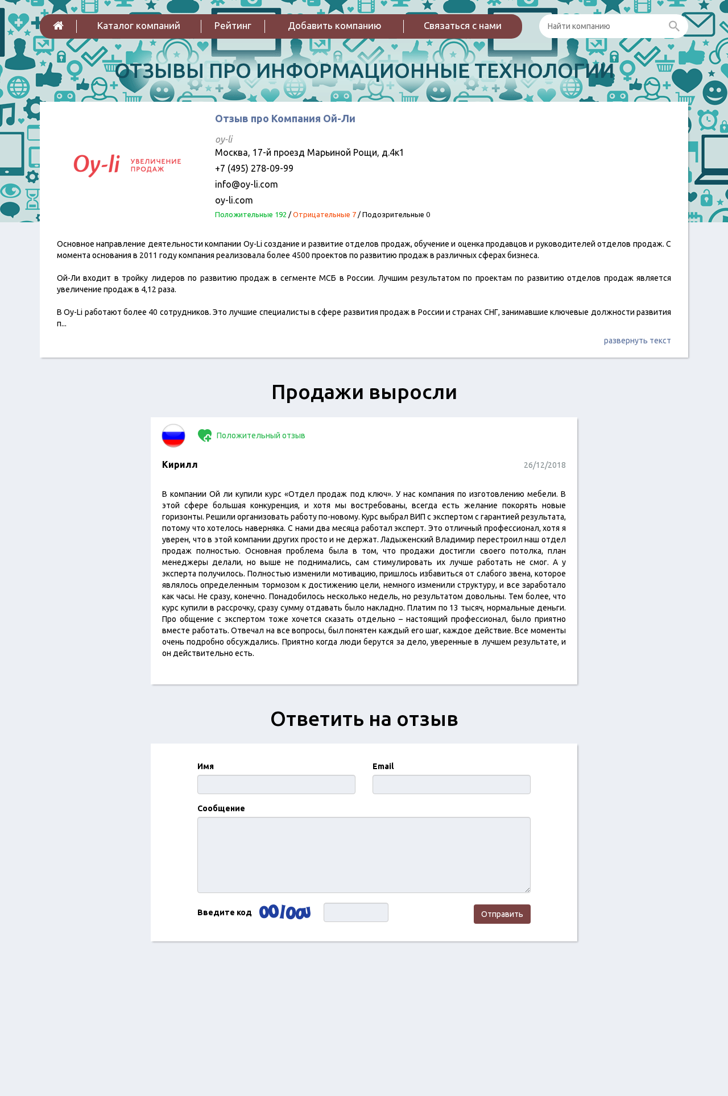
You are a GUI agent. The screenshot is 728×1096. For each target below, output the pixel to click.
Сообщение (221, 808)
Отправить (502, 914)
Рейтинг (232, 25)
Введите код (224, 912)
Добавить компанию (335, 25)
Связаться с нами (463, 25)
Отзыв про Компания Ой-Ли (285, 118)
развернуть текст (637, 340)
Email (383, 766)
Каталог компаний (138, 25)
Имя (205, 766)
